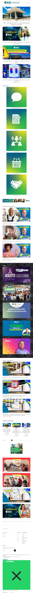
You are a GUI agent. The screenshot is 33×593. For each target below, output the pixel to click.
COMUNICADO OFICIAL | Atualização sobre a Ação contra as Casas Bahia (16, 62)
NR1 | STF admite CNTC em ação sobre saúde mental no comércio (16, 23)
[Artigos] (16, 118)
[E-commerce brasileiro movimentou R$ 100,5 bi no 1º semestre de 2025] (16, 510)
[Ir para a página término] (29, 440)
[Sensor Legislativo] (16, 162)
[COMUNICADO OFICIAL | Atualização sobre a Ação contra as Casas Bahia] (16, 52)
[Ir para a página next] (28, 440)
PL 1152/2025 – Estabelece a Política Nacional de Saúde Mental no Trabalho (15, 377)
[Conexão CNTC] (16, 140)
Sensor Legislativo (16, 173)
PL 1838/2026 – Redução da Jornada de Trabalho (9, 503)
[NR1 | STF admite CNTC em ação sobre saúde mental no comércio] (16, 13)
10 (26, 440)
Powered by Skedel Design (6, 557)
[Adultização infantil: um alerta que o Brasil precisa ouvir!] (16, 232)
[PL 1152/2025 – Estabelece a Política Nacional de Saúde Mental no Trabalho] (16, 368)
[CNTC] (11, 2)
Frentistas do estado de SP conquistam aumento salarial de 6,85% (12, 487)
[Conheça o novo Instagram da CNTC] (16, 346)
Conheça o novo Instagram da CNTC (8, 354)
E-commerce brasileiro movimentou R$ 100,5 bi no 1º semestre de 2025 (13, 518)
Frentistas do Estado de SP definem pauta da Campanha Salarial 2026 (12, 472)
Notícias (16, 59)
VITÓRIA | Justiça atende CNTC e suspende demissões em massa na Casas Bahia (16, 80)
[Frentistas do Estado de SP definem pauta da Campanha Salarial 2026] (16, 464)
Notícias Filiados (16, 195)
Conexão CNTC (16, 151)
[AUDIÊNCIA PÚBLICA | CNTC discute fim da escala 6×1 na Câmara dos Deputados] (16, 310)
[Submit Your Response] (12, 592)
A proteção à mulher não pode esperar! (9, 259)
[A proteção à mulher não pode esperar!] (16, 250)
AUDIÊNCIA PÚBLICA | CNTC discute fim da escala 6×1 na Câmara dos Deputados (14, 318)
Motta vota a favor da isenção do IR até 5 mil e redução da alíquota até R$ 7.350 (14, 336)
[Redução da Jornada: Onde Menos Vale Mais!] (16, 214)
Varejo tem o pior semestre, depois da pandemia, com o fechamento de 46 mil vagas (16, 43)
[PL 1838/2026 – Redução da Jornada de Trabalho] (16, 495)
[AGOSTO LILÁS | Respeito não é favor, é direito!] (16, 274)
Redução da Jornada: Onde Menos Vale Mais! (10, 223)
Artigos (16, 129)
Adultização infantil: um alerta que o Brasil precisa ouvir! (12, 241)
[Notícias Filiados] (16, 184)
